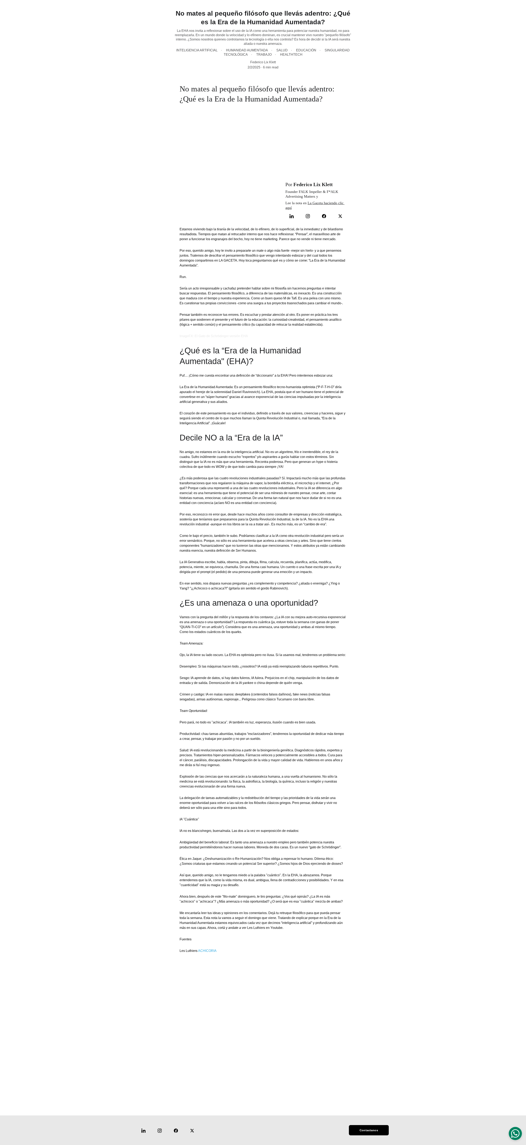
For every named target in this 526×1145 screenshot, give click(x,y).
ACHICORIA (207, 950)
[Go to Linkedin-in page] (294, 216)
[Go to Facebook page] (326, 216)
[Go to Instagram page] (310, 216)
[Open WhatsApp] (515, 1133)
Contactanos (369, 1130)
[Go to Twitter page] (340, 216)
